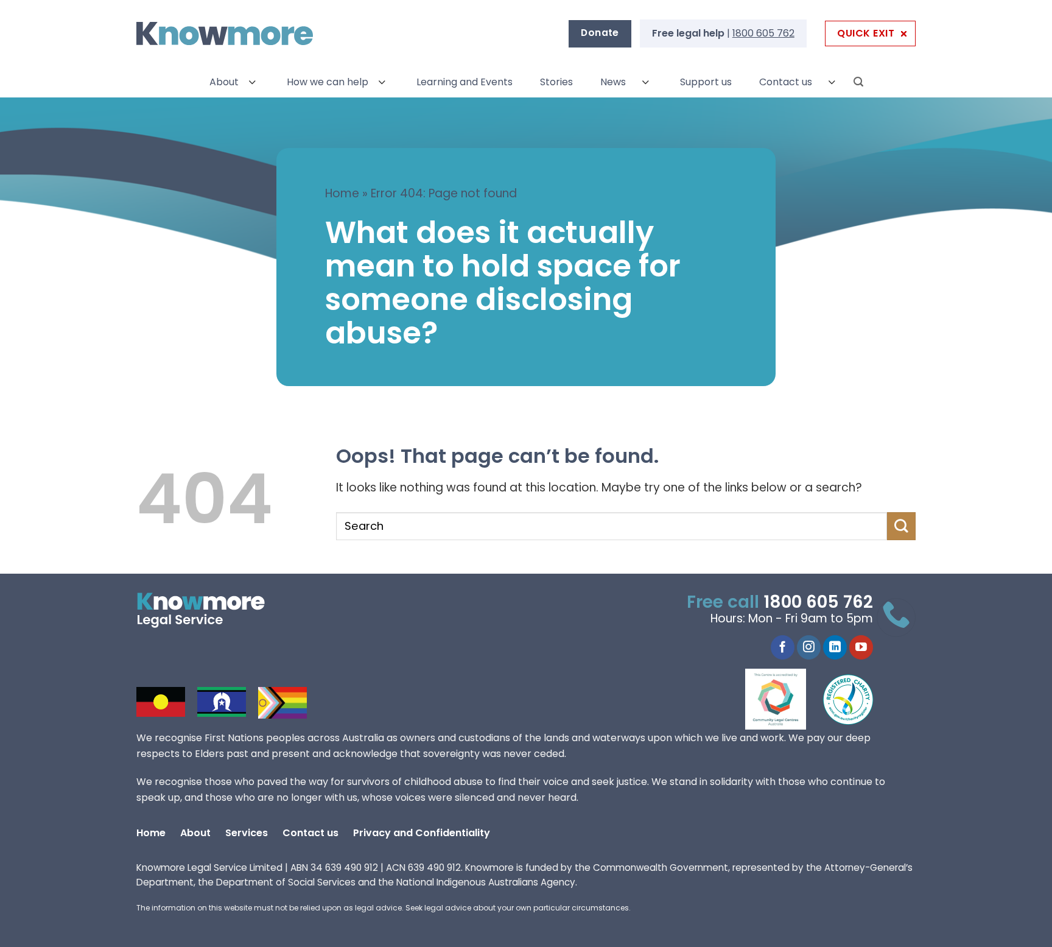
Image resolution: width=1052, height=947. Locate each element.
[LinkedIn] (835, 647)
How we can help (327, 82)
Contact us (785, 82)
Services (246, 833)
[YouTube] (861, 647)
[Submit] (901, 526)
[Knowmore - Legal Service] (224, 34)
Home (342, 193)
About (224, 82)
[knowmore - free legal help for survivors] (211, 610)
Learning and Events (464, 82)
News (613, 82)
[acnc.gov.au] (848, 699)
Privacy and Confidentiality (421, 833)
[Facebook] (782, 647)
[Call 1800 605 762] (896, 617)
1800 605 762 (763, 33)
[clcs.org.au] (784, 699)
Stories (556, 82)
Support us (706, 82)
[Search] (858, 82)
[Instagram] (809, 647)
